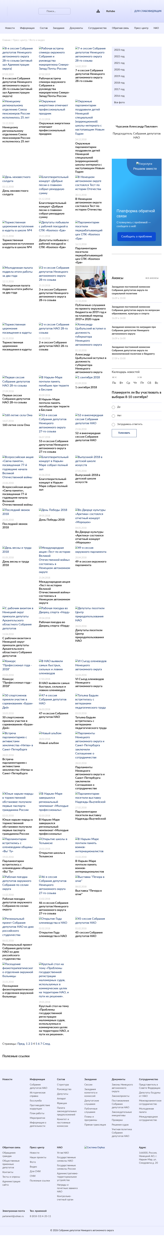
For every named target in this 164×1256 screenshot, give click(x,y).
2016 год (119, 96)
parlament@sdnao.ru (13, 1216)
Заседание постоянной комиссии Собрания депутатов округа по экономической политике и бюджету (133, 353)
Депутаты (62, 1094)
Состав (44, 28)
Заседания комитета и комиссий (90, 1092)
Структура (63, 1085)
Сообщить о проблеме (136, 236)
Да (118, 407)
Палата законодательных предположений (67, 1111)
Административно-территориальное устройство (67, 1176)
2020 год (119, 69)
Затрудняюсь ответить (129, 424)
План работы (37, 1113)
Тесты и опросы (11, 1177)
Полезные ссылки (40, 1181)
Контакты (7, 1172)
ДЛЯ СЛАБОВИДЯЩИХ (148, 11)
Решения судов (120, 1125)
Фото (33, 1162)
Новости (10, 28)
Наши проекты (38, 1157)
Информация (27, 28)
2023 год (119, 50)
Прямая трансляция (95, 1125)
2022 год (119, 56)
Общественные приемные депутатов (11, 1164)
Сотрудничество (97, 28)
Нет (119, 415)
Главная (6, 40)
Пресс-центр (141, 28)
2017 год (119, 89)
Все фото (119, 102)
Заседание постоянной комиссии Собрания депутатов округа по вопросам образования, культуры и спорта (136, 312)
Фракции (62, 1103)
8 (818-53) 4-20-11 (40, 1216)
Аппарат (61, 1098)
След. (46, 1043)
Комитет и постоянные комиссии (63, 1122)
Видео (33, 1167)
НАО (156, 28)
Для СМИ (35, 1171)
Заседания (58, 28)
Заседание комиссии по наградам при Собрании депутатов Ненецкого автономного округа (134, 333)
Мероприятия (37, 1118)
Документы (76, 28)
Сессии (88, 1085)
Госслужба (35, 1101)
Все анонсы (152, 278)
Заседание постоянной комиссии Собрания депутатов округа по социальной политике (131, 292)
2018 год (119, 83)
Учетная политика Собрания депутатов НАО (122, 1132)
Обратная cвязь (120, 28)
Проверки (117, 1120)
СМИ (32, 1176)
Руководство (64, 1089)
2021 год (119, 63)
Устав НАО (63, 1153)
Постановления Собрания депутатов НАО (120, 1104)
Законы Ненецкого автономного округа (122, 1088)
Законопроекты (120, 1096)
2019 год (119, 76)
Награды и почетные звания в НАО (67, 1188)
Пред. (21, 1043)
